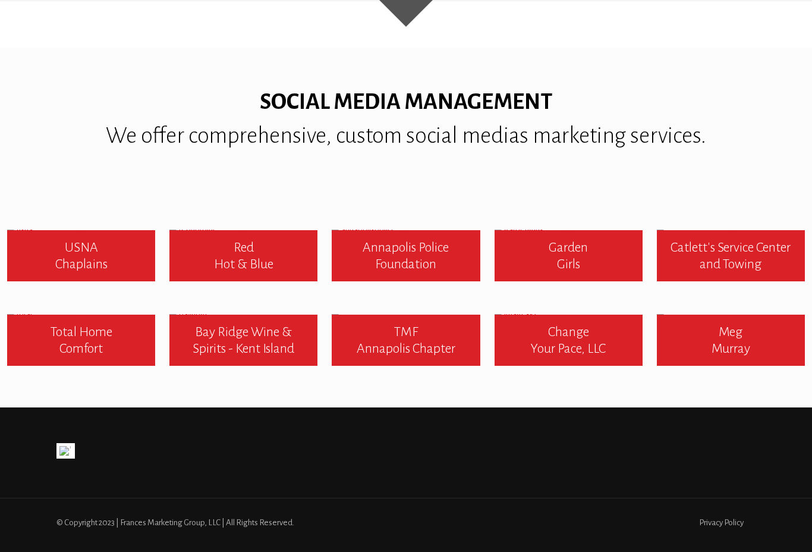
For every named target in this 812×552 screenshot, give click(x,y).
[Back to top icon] (754, 527)
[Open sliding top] (406, 13)
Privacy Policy (721, 522)
